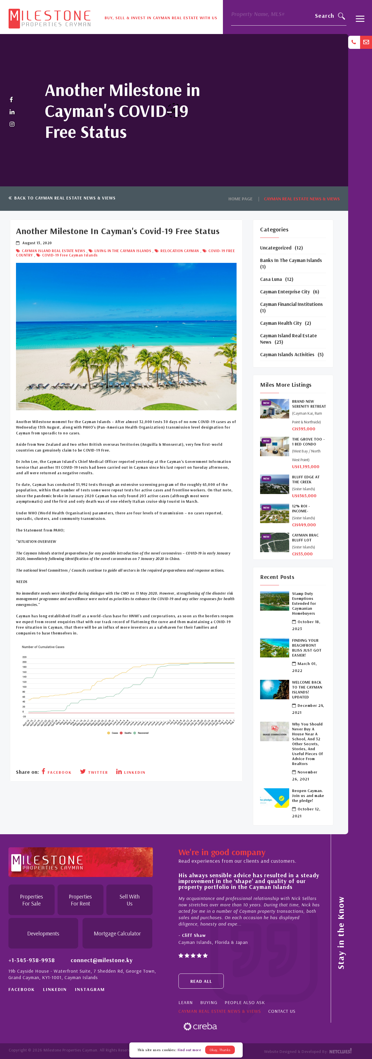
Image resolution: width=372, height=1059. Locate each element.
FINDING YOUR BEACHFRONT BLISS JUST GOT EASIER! (306, 648)
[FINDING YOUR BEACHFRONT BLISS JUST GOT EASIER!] (274, 647)
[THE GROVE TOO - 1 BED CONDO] (274, 446)
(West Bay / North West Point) (306, 455)
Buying (208, 1002)
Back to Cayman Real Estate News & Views (64, 198)
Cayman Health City (281, 323)
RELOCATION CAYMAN (179, 250)
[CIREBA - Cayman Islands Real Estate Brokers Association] (200, 1026)
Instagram (90, 989)
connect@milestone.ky (102, 960)
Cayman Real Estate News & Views (219, 1011)
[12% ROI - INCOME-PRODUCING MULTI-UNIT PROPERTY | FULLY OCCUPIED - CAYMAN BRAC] (274, 513)
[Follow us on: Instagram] (12, 124)
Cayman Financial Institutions (291, 304)
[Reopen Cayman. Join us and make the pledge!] (274, 798)
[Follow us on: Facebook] (12, 100)
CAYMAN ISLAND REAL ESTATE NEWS (53, 250)
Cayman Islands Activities (287, 354)
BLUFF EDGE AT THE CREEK (306, 479)
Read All (201, 981)
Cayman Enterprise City (285, 291)
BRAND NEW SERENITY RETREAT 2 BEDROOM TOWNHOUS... (309, 404)
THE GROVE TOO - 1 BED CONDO (308, 442)
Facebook (59, 772)
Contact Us (282, 1011)
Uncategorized (275, 248)
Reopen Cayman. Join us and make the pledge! (308, 795)
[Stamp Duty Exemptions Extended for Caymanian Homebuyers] (274, 601)
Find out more (189, 1050)
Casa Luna (271, 279)
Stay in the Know (340, 932)
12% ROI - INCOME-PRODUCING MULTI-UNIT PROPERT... (303, 509)
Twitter (97, 772)
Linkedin (134, 772)
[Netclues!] (340, 1051)
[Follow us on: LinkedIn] (12, 112)
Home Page (240, 199)
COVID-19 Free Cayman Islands (69, 255)
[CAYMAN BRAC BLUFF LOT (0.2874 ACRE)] (274, 542)
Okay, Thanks (220, 1050)
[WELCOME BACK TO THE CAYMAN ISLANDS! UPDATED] (274, 689)
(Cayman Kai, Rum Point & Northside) (307, 418)
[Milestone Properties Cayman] (49, 16)
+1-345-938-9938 (31, 960)
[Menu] (360, 21)
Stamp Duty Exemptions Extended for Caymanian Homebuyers (304, 603)
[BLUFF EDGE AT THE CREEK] (274, 484)
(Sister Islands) (303, 488)
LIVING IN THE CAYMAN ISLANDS (122, 250)
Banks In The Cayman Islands (291, 260)
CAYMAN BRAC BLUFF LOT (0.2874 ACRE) (305, 538)
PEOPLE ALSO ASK (245, 1002)
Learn (185, 1002)
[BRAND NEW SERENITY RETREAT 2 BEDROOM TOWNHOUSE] (274, 408)
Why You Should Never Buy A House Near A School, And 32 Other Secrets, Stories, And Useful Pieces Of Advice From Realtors (307, 744)
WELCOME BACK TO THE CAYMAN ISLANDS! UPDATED (307, 690)
